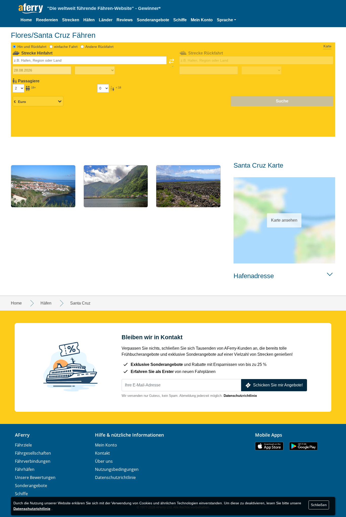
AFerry (22, 435)
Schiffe (180, 20)
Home (26, 20)
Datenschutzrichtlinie (240, 396)
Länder (105, 20)
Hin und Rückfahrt (31, 47)
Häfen (89, 20)
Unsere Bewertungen (35, 477)
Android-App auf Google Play (303, 446)
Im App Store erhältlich (269, 446)
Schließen (319, 505)
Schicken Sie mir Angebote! (278, 385)
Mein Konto (202, 20)
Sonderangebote (153, 20)
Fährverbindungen (32, 461)
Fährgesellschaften (33, 453)
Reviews (125, 20)
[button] (226, 20)
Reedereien (47, 20)
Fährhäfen (24, 469)
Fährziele (23, 445)
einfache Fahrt (66, 47)
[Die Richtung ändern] (171, 63)
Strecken (70, 20)
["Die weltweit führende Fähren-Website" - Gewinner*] (30, 8)
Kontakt (102, 453)
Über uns (104, 461)
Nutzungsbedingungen (117, 469)
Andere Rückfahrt (99, 47)
